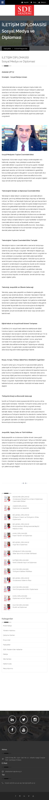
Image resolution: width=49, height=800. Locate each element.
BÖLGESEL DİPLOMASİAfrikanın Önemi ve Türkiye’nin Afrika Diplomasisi (26, 517)
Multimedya (7, 626)
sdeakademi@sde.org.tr (13, 771)
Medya (5, 654)
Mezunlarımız (8, 668)
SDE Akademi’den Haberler (12, 649)
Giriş (34, 2)
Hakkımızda (7, 664)
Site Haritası (7, 659)
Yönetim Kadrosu (9, 630)
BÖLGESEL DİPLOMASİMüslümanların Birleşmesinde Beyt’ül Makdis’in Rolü (26, 526)
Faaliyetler (6, 645)
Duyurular (6, 640)
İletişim (43, 2)
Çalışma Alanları (9, 635)
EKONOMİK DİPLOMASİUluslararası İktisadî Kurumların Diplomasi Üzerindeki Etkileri (28, 499)
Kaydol (26, 2)
